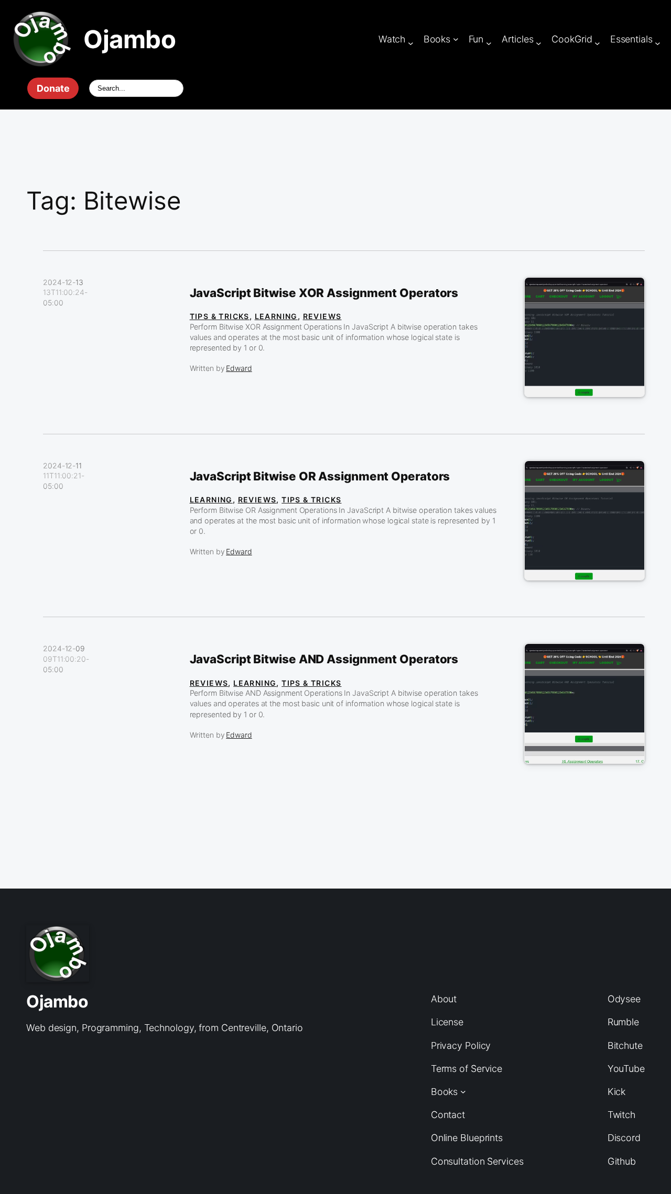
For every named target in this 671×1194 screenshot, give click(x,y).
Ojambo (129, 39)
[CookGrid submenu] (597, 43)
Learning (276, 316)
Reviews (322, 316)
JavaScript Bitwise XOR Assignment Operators (324, 293)
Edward (239, 368)
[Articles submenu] (539, 43)
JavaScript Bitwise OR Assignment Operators (320, 476)
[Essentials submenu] (658, 43)
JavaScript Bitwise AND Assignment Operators (324, 659)
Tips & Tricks (220, 316)
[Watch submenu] (411, 43)
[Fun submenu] (489, 43)
